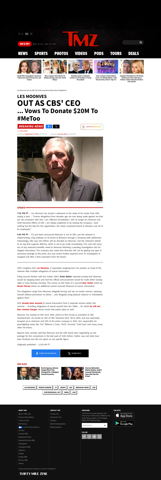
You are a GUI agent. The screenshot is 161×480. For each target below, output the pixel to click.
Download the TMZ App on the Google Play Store (124, 423)
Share (47, 353)
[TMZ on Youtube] (26, 34)
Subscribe (105, 425)
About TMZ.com (25, 414)
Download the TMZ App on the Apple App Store (124, 415)
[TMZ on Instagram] (31, 33)
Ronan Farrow (45, 387)
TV (56, 387)
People (21, 454)
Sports (41, 54)
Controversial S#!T (52, 392)
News (23, 54)
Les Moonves (29, 387)
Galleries (22, 450)
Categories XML (25, 447)
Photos (61, 54)
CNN (74, 392)
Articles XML (23, 434)
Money (63, 387)
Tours (116, 54)
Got (24, 44)
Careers (53, 420)
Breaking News (82, 387)
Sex (70, 387)
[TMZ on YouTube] (94, 436)
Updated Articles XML (27, 440)
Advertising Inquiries (58, 424)
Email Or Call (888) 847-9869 (44, 44)
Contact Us (54, 414)
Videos (81, 54)
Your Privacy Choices (31, 427)
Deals (133, 54)
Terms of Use (24, 420)
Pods (98, 54)
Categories (23, 444)
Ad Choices (23, 424)
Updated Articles (25, 437)
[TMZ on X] (22, 34)
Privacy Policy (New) (26, 417)
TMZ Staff (23, 131)
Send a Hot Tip (55, 417)
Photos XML (23, 460)
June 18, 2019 (62, 134)
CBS (93, 387)
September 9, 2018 (31, 134)
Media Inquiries (56, 427)
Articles (21, 430)
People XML (23, 457)
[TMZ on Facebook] (19, 34)
